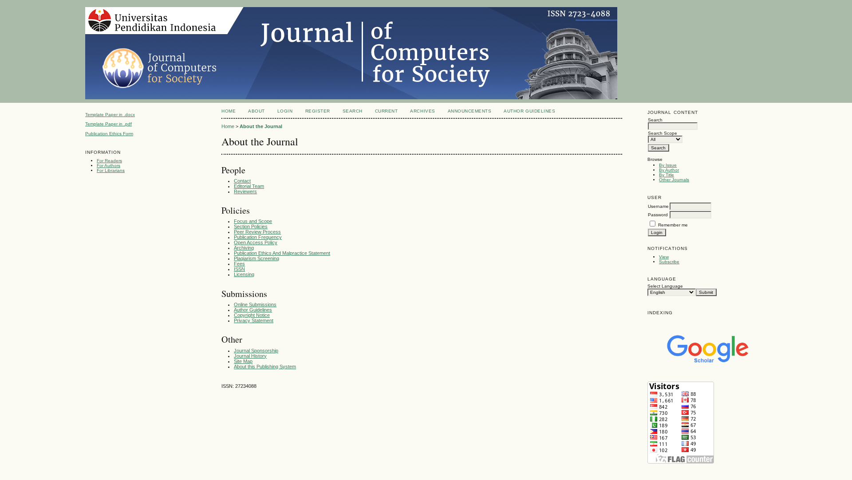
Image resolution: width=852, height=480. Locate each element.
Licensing (244, 274)
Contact (242, 180)
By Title (666, 174)
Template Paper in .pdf (108, 123)
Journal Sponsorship (256, 350)
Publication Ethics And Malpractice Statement (282, 253)
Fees (239, 263)
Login (285, 111)
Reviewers (245, 191)
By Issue (668, 165)
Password (658, 214)
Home (228, 111)
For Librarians (111, 170)
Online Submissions (255, 304)
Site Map (243, 361)
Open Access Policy (255, 242)
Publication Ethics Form (109, 133)
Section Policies (251, 226)
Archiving (244, 247)
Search (353, 111)
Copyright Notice (252, 315)
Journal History (250, 356)
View (664, 256)
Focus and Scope (253, 221)
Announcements (470, 111)
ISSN (239, 269)
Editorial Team (249, 186)
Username (658, 206)
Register (317, 111)
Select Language (665, 286)
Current (386, 111)
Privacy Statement (253, 320)
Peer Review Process (257, 231)
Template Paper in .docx (110, 114)
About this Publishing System (265, 366)
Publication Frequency (258, 237)
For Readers (109, 160)
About (256, 111)
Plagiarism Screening (256, 258)
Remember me (673, 224)
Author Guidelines (529, 111)
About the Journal (261, 126)
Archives (422, 111)
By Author (669, 170)
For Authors (108, 165)
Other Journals (674, 179)
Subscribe (669, 261)
